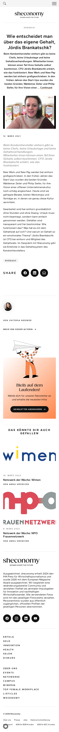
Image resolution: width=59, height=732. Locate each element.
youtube (35, 618)
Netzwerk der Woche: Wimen (22, 480)
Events (8, 672)
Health (8, 649)
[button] (5, 726)
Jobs (25, 720)
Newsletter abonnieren (28, 409)
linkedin (35, 273)
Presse (17, 720)
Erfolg (8, 637)
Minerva (9, 685)
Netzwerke (11, 677)
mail (44, 273)
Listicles (10, 693)
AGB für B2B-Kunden (25, 724)
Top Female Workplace (21, 689)
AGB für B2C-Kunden (46, 724)
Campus (9, 681)
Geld (7, 641)
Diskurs (9, 658)
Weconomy (11, 698)
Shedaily (10, 261)
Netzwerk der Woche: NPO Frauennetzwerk (20, 534)
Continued (46, 87)
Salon (7, 653)
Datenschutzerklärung (40, 720)
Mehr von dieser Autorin (18, 329)
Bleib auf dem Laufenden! (29, 387)
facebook (25, 273)
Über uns (10, 668)
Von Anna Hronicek (16, 484)
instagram (16, 618)
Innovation (11, 645)
